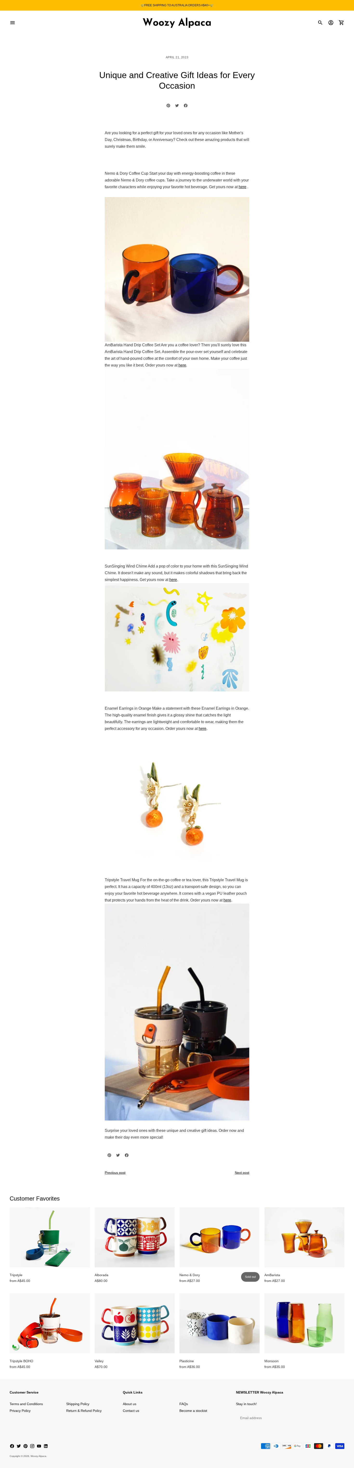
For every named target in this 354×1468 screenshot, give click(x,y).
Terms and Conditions (26, 1404)
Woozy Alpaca (38, 1456)
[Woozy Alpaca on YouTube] (39, 1446)
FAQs (183, 1404)
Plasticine (186, 1361)
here (242, 187)
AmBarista (272, 1275)
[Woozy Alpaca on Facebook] (12, 1446)
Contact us (131, 1411)
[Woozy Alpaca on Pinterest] (25, 1446)
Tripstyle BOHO (21, 1361)
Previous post (115, 1172)
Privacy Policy (20, 1411)
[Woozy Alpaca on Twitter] (18, 1446)
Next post (242, 1172)
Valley (99, 1361)
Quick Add (49, 1260)
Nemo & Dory (189, 1275)
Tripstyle (16, 1275)
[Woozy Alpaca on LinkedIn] (45, 1446)
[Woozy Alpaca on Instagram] (32, 1446)
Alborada (101, 1275)
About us (129, 1404)
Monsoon (271, 1361)
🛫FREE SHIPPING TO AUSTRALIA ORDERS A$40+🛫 (177, 5)
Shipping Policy (77, 1404)
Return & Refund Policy (84, 1411)
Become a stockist (193, 1411)
